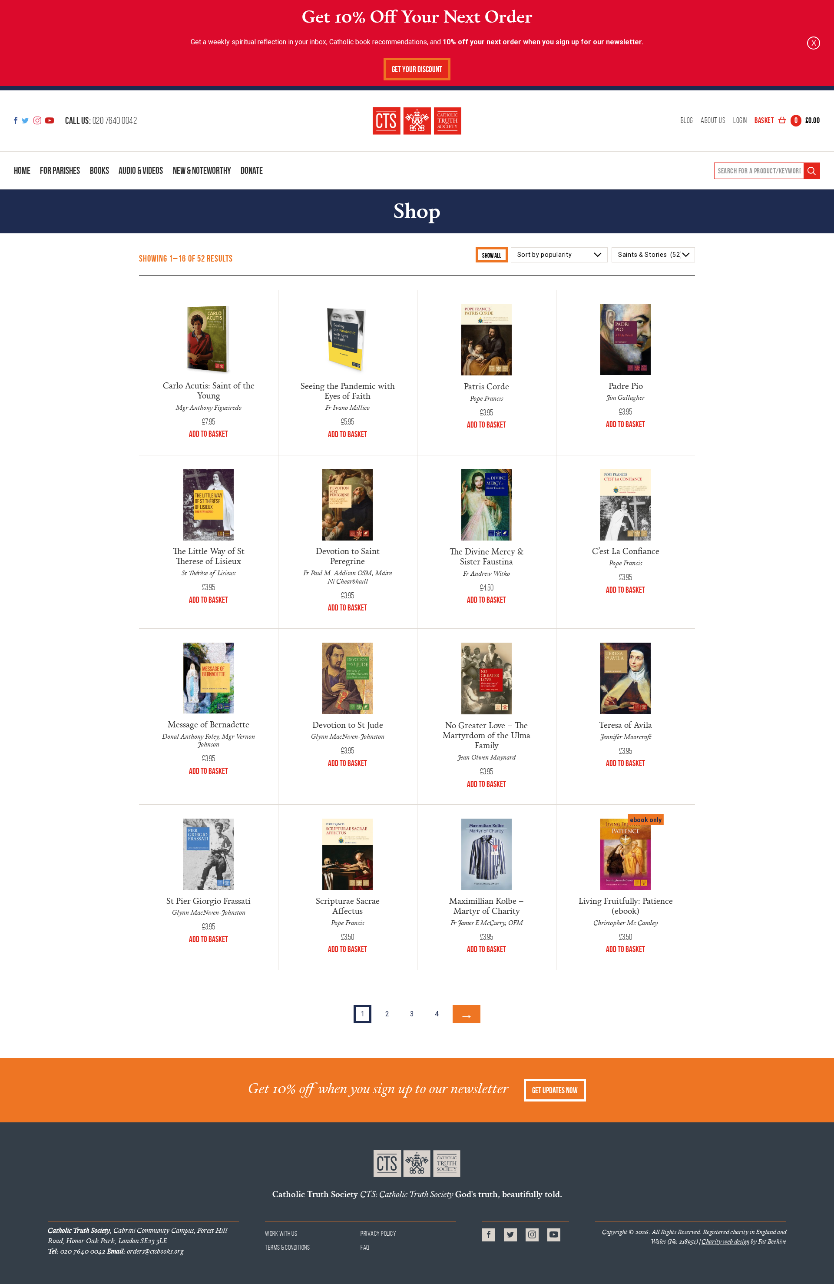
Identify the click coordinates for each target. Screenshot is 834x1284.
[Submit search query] (812, 171)
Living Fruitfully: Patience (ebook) (626, 905)
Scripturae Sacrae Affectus (348, 905)
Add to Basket (625, 949)
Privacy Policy (378, 1233)
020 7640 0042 (101, 120)
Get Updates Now (555, 1090)
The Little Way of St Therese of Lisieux (209, 556)
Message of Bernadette (208, 724)
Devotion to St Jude (347, 724)
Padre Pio (626, 386)
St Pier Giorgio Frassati (208, 900)
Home (22, 170)
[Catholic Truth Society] (417, 120)
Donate (252, 170)
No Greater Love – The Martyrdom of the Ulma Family (486, 735)
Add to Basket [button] (208, 433)
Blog (687, 121)
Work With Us (281, 1233)
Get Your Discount (417, 69)
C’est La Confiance (625, 551)
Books (99, 170)
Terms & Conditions (287, 1247)
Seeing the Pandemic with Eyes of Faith (348, 390)
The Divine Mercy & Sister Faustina (486, 556)
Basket (787, 120)
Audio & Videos (141, 170)
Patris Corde (486, 386)
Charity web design (725, 1241)
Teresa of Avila (625, 724)
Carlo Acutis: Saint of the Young (209, 390)
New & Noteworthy (202, 170)
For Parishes (60, 170)
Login (740, 121)
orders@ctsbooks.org (145, 1251)
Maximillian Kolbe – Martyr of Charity (486, 905)
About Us (713, 121)
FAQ (365, 1247)
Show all (491, 255)
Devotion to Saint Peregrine (348, 556)
